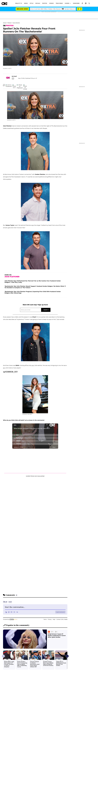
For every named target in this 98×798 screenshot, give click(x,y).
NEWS (26, 3)
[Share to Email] (25, 85)
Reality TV (18, 3)
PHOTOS (44, 3)
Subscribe (76, 3)
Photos (9, 22)
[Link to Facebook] (82, 3)
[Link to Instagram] (85, 3)
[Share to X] (14, 85)
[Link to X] (89, 3)
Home (4, 22)
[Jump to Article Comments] (4, 85)
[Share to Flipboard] (20, 85)
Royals (37, 3)
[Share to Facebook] (9, 85)
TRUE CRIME (59, 3)
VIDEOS (51, 3)
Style (31, 3)
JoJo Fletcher (16, 22)
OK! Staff (14, 76)
